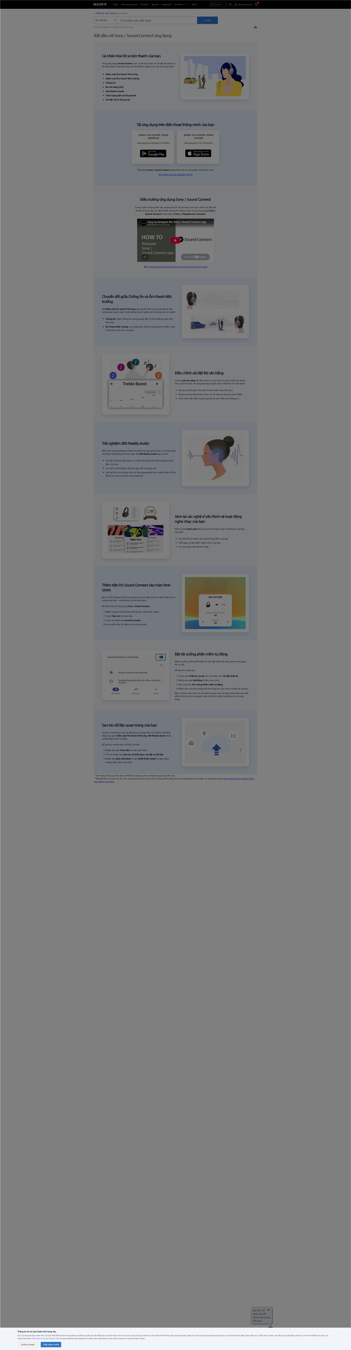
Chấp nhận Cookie (51, 1344)
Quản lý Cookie (27, 1344)
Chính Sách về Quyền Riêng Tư (43, 1338)
